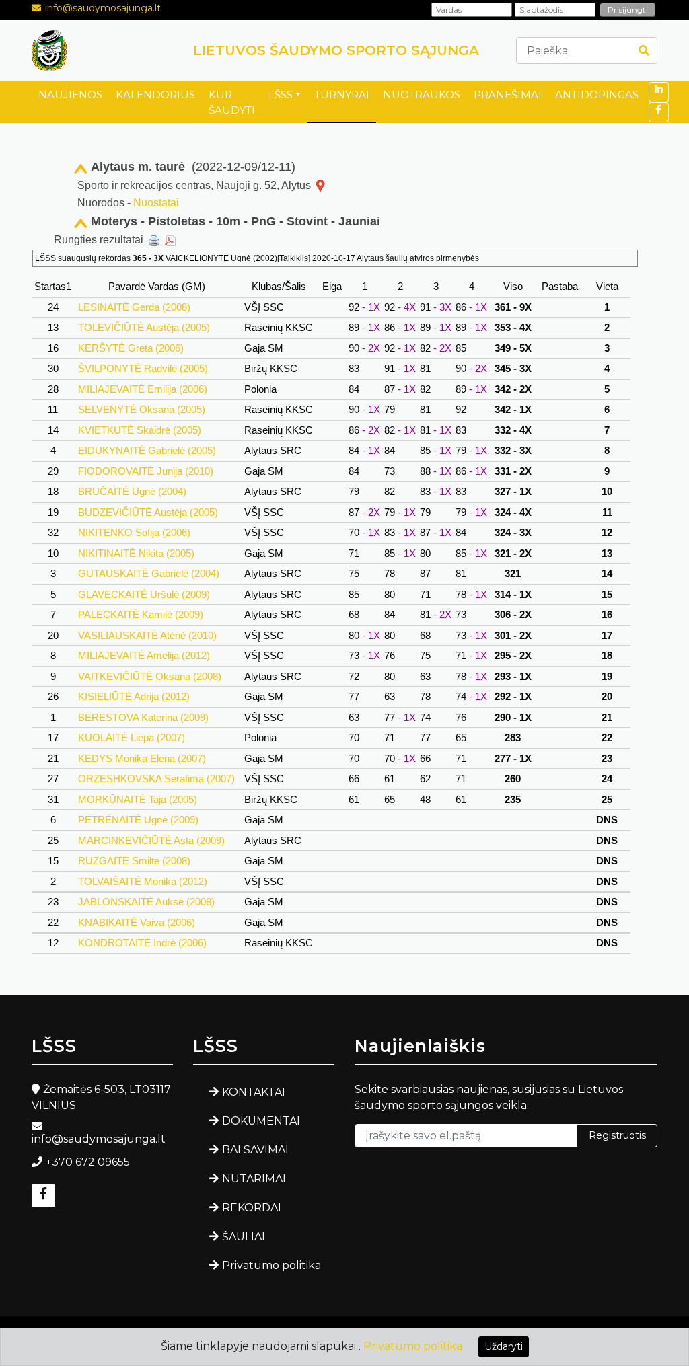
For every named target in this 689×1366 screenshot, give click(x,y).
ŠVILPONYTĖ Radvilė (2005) (143, 368)
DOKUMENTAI (261, 1120)
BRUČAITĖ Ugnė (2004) (132, 491)
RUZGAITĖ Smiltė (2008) (134, 860)
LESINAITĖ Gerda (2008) (134, 307)
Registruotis (617, 1135)
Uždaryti (503, 1346)
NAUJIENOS (70, 94)
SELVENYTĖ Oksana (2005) (141, 409)
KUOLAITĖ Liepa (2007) (131, 737)
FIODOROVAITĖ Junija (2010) (145, 471)
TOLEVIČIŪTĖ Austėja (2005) (144, 327)
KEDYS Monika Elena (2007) (142, 758)
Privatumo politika (271, 1265)
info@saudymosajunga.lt (103, 8)
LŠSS (280, 94)
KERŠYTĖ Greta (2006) (130, 348)
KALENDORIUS (155, 94)
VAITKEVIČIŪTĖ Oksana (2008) (149, 676)
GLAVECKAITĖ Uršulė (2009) (144, 594)
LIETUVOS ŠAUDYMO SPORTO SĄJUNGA (336, 50)
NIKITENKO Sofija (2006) (134, 532)
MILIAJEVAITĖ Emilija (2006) (142, 389)
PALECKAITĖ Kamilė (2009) (140, 614)
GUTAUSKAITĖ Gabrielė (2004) (148, 573)
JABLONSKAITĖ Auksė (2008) (146, 901)
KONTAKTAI (253, 1092)
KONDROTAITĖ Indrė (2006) (142, 942)
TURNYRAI (341, 94)
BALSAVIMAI (255, 1149)
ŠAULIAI (243, 1236)
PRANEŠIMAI (508, 94)
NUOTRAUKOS (421, 94)
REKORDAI (251, 1207)
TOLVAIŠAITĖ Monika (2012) (142, 881)
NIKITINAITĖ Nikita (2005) (136, 553)
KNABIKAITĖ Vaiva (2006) (136, 922)
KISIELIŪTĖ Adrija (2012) (133, 696)
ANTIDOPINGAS (597, 94)
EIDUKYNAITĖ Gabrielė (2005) (147, 450)
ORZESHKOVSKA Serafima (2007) (156, 778)
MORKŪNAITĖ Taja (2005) (137, 799)
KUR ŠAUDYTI (232, 102)
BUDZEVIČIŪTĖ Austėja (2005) (148, 512)
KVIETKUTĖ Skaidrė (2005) (139, 430)
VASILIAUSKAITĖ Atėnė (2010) (147, 635)
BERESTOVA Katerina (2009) (143, 717)
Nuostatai (156, 202)
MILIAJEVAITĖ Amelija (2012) (144, 655)
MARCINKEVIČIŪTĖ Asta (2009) (151, 840)
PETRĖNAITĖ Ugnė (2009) (138, 819)
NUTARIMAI (254, 1178)
